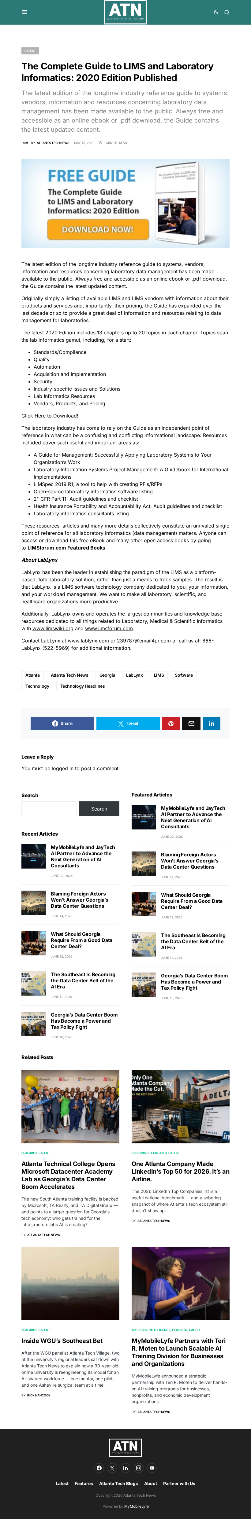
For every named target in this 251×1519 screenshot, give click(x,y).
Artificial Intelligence (151, 1330)
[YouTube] (152, 1468)
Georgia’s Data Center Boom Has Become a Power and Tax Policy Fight (84, 1021)
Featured (29, 1153)
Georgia (107, 675)
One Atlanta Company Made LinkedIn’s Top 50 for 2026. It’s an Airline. (180, 1171)
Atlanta (32, 675)
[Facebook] (99, 1468)
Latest (30, 51)
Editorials (141, 1153)
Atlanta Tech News (69, 675)
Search (29, 795)
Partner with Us (179, 1483)
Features (29, 1330)
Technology (37, 686)
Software (184, 675)
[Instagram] (139, 1468)
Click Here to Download (49, 416)
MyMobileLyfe (136, 1506)
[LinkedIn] (125, 1468)
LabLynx (134, 675)
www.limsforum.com (109, 628)
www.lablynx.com (88, 641)
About (150, 1483)
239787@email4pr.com (144, 641)
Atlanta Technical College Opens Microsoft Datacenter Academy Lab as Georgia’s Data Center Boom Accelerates (68, 1175)
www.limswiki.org (52, 628)
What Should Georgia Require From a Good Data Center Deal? (81, 940)
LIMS (159, 675)
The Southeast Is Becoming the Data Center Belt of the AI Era (83, 980)
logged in (62, 768)
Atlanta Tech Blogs (118, 1483)
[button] (24, 12)
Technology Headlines (82, 686)
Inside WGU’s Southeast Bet (62, 1340)
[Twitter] (112, 1468)
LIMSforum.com (47, 548)
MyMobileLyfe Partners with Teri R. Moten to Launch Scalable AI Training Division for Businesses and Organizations (178, 1352)
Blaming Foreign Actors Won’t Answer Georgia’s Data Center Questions (79, 900)
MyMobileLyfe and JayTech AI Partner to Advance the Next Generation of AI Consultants (83, 856)
